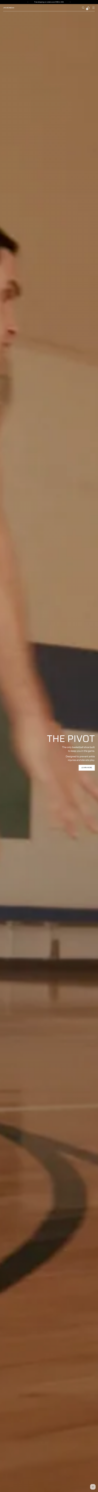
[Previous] (27, 2)
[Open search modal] (83, 7)
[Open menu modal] (93, 7)
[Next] (70, 2)
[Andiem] (8, 7)
